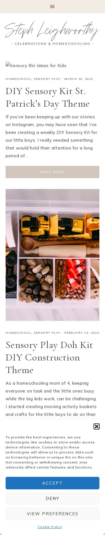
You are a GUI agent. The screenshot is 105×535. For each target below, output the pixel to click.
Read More (52, 172)
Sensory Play (47, 79)
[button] (96, 426)
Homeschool (18, 79)
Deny (52, 498)
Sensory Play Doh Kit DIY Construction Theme (49, 357)
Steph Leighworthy (52, 32)
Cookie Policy (50, 527)
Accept (52, 483)
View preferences (52, 513)
